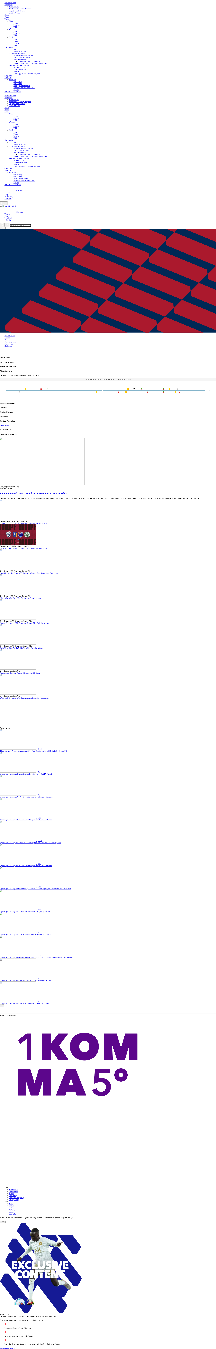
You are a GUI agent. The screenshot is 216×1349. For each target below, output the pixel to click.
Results (16, 43)
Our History (18, 82)
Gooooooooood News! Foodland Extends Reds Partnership (34, 493)
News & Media (9, 336)
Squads (7, 338)
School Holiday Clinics (22, 57)
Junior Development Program (24, 55)
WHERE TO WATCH (12, 92)
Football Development (17, 53)
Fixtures (16, 41)
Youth (11, 37)
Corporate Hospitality (16, 1198)
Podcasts (12, 1208)
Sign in (12, 1348)
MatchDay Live (10, 342)
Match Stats (8, 344)
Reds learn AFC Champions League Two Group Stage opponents (23, 548)
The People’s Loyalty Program (20, 9)
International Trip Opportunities (29, 61)
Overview (8, 340)
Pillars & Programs (20, 69)
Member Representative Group (24, 88)
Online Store (13, 1192)
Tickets (11, 1194)
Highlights (8, 346)
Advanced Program (20, 59)
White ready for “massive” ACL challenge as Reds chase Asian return (24, 698)
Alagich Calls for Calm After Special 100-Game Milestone (21, 598)
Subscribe (12, 1214)
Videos (6, 17)
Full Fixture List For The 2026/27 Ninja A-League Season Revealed (24, 523)
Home (2, 425)
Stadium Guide (14, 13)
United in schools (20, 51)
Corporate (8, 76)
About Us (7, 78)
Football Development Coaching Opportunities (30, 63)
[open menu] (1, 206)
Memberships (14, 7)
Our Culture (18, 84)
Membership (8, 5)
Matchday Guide (10, 3)
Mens (11, 21)
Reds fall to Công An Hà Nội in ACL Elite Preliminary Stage (21, 648)
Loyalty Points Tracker (17, 11)
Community (8, 47)
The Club (12, 80)
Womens (12, 29)
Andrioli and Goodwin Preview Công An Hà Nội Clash (20, 673)
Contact (16, 90)
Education (12, 49)
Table (15, 27)
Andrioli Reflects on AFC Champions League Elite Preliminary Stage (24, 623)
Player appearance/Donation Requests (27, 74)
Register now (4, 1348)
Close (3, 228)
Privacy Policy (14, 1200)
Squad (16, 23)
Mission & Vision (20, 67)
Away (7, 425)
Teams (6, 19)
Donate (16, 72)
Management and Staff (22, 86)
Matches (16, 25)
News (6, 15)
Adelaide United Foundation (19, 65)
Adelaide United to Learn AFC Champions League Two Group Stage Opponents (29, 573)
